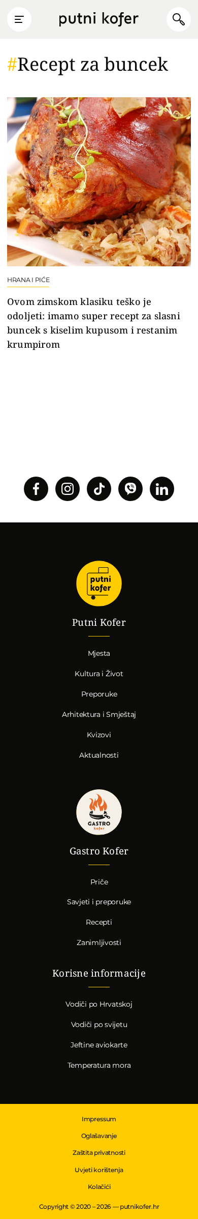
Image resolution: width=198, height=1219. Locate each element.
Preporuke (99, 694)
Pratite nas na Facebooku (36, 489)
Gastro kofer (99, 812)
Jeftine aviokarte (99, 1044)
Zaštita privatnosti (99, 1152)
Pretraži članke (179, 19)
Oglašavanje (99, 1136)
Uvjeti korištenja (99, 1170)
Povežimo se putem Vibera (130, 489)
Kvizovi (99, 734)
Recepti (99, 922)
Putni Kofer (99, 19)
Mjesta (99, 653)
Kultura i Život (99, 673)
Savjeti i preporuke (99, 901)
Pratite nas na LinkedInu (162, 489)
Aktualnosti (98, 755)
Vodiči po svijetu (99, 1024)
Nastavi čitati (99, 224)
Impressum (99, 1119)
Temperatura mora (99, 1065)
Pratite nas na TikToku (99, 489)
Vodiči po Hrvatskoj (98, 1004)
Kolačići (99, 1186)
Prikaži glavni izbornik (19, 19)
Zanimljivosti (99, 942)
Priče (99, 881)
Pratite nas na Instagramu (67, 489)
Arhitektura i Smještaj (99, 714)
